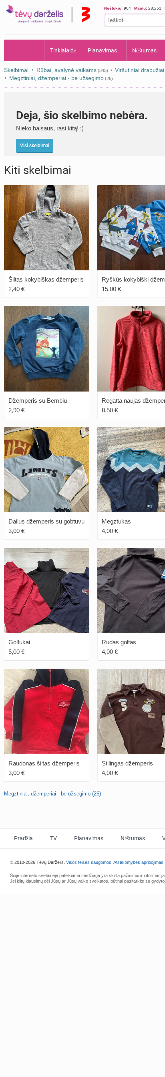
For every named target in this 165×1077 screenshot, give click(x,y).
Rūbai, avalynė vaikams (66, 70)
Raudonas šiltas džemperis (44, 763)
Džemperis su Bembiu (37, 400)
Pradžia (24, 50)
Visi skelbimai (34, 145)
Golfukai (19, 642)
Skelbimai (16, 70)
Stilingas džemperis (127, 763)
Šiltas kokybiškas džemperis (46, 279)
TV (53, 838)
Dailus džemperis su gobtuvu (46, 521)
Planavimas (102, 50)
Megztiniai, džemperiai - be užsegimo (56, 78)
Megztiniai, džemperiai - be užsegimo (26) (52, 794)
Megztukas (116, 521)
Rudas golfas (119, 642)
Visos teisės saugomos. (89, 862)
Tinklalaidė (63, 50)
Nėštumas (134, 838)
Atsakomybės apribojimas (138, 862)
